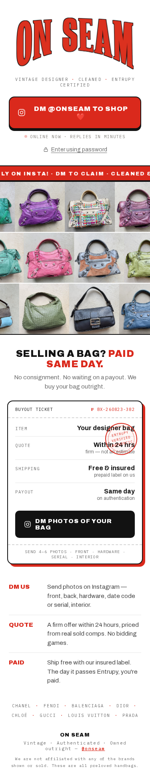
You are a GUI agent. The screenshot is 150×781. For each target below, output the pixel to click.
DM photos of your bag (73, 524)
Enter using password (79, 150)
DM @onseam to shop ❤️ (81, 113)
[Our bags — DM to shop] (75, 258)
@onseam (93, 748)
